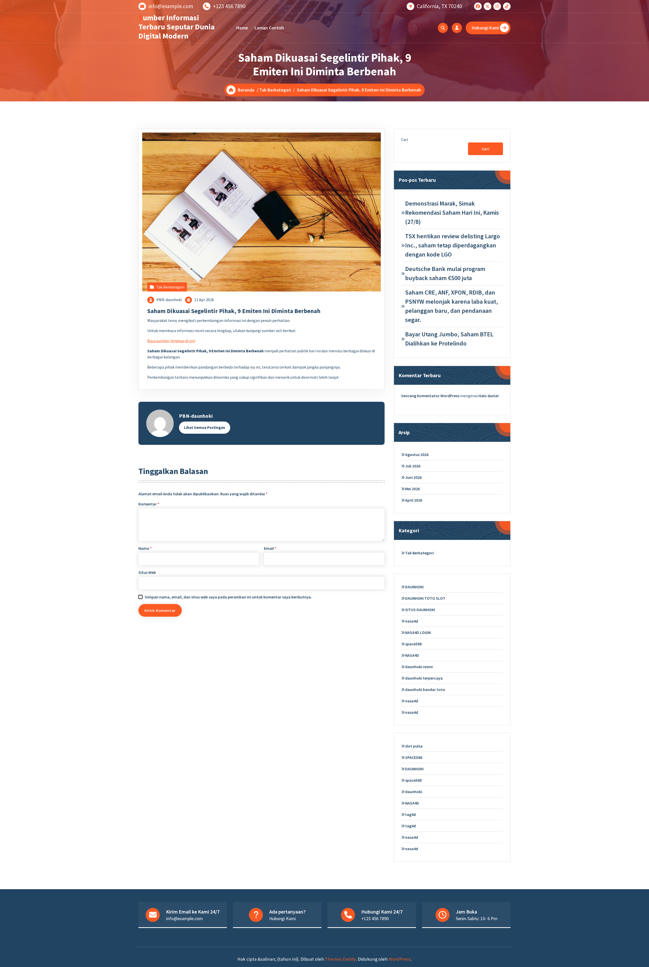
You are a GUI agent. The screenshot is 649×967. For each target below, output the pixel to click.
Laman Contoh (269, 28)
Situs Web (147, 572)
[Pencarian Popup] (443, 28)
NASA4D (412, 655)
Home (242, 28)
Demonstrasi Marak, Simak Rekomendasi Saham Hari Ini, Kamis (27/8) (452, 212)
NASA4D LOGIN (418, 632)
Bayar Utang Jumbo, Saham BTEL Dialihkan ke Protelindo (449, 338)
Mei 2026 (412, 488)
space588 (413, 643)
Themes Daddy (340, 959)
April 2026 (413, 500)
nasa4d (411, 621)
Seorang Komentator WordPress (430, 395)
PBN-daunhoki (169, 299)
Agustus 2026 (416, 454)
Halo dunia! (488, 395)
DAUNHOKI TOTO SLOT (425, 598)
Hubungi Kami (485, 28)
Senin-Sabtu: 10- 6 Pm (476, 918)
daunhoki (413, 791)
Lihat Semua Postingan (204, 427)
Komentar (148, 503)
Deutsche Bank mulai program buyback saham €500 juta (445, 273)
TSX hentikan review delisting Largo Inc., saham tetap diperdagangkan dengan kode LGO (452, 245)
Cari (404, 139)
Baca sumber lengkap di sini (171, 340)
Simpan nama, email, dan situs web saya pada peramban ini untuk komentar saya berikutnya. (228, 596)
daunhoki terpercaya (424, 678)
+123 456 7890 (229, 6)
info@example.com (171, 6)
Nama (145, 548)
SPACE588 (413, 757)
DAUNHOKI (414, 586)
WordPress (400, 959)
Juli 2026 (412, 465)
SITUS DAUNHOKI (420, 609)
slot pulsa (414, 746)
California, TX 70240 (439, 6)
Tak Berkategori (275, 90)
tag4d (410, 814)
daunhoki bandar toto (425, 689)
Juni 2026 (413, 477)
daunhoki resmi (419, 666)
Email (270, 548)
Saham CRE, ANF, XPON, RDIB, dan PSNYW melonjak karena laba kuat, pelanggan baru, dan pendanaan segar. (451, 306)
